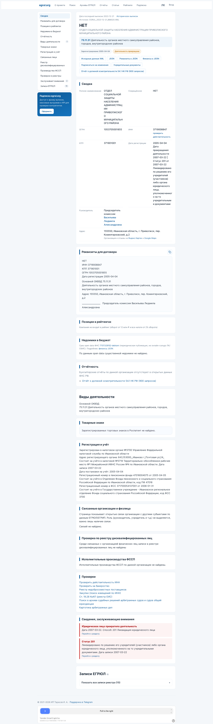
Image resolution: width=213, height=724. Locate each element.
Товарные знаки (48, 47)
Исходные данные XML (92, 58)
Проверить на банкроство (94, 585)
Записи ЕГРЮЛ (53, 86)
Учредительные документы (127, 65)
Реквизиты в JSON (129, 58)
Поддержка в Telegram (81, 702)
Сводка (44, 16)
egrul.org (44, 5)
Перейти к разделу (91, 634)
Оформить (47, 111)
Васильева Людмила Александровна (113, 221)
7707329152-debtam (109, 345)
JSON (111, 58)
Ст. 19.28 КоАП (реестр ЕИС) (95, 596)
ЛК (163, 5)
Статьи (115, 5)
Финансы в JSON (151, 58)
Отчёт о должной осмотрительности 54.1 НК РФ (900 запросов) (112, 71)
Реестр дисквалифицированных (52, 64)
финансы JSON (106, 348)
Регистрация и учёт (50, 52)
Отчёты (104, 5)
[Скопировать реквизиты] (169, 252)
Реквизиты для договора (52, 21)
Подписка (141, 5)
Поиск (72, 5)
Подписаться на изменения (94, 65)
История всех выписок (127, 16)
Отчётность (46, 36)
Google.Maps (150, 238)
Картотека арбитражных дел (95, 607)
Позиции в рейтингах (50, 26)
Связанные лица (48, 57)
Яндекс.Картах (135, 238)
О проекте (60, 5)
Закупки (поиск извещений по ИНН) (100, 593)
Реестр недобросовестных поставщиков (102, 589)
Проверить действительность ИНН (99, 582)
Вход (171, 4)
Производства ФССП (50, 70)
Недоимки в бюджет (50, 31)
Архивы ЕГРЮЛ (87, 5)
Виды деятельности (53, 41)
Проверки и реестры (50, 76)
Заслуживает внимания (53, 81)
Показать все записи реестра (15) (125, 682)
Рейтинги (127, 5)
